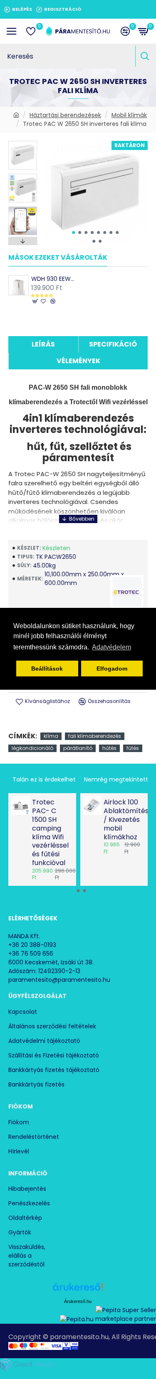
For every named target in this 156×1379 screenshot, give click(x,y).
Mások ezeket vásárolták (57, 257)
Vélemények (78, 361)
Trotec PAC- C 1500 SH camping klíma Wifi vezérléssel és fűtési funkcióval (50, 832)
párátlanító (77, 748)
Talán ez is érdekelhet (44, 779)
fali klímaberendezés (94, 736)
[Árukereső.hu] (78, 1290)
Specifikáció (113, 344)
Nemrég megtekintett (116, 779)
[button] (73, 232)
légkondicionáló (32, 748)
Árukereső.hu (78, 1301)
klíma (51, 736)
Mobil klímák (129, 115)
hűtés (109, 748)
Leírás (43, 344)
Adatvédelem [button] (111, 647)
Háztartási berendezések (65, 115)
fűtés (132, 748)
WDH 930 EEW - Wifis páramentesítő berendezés (53, 279)
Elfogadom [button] (112, 668)
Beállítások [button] (47, 668)
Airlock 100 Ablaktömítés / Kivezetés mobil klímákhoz (123, 819)
